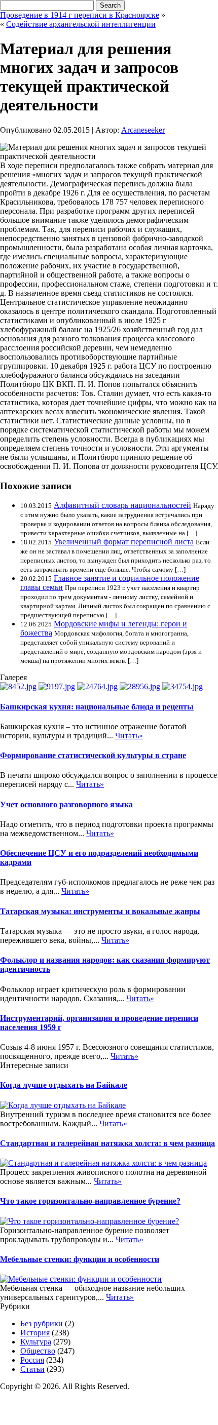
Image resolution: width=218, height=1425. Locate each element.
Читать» (129, 735)
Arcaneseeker (143, 130)
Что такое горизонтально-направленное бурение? (90, 1201)
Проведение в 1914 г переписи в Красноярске (79, 15)
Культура (35, 1341)
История (35, 1332)
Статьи (32, 1369)
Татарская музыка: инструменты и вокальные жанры (100, 911)
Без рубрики (41, 1323)
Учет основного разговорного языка (66, 804)
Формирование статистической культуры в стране (93, 755)
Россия (32, 1360)
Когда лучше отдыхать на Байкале (63, 1085)
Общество (37, 1351)
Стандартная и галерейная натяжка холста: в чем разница (107, 1143)
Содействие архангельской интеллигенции (81, 24)
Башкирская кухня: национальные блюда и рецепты (97, 706)
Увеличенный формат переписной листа (124, 541)
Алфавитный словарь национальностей (122, 505)
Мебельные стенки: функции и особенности (79, 1259)
